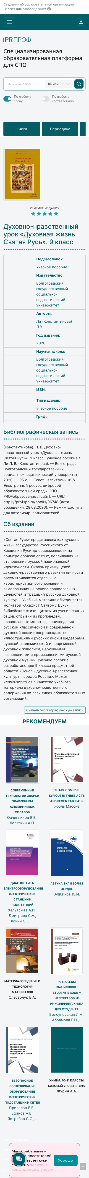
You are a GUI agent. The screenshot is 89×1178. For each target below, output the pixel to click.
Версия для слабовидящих (25, 9)
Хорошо (65, 1160)
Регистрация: (16, 1140)
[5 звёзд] (44, 213)
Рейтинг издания (44, 208)
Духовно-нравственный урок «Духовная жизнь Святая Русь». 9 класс (41, 234)
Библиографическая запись (40, 432)
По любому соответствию (63, 98)
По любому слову (22, 98)
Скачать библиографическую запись (55, 710)
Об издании (18, 524)
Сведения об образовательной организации (39, 4)
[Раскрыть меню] (9, 21)
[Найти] (79, 84)
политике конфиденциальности (33, 1167)
